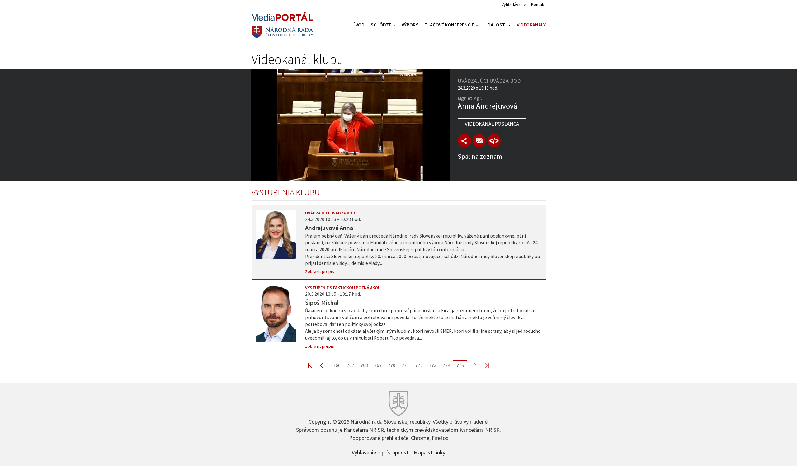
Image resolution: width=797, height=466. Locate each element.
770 (391, 365)
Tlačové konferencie (449, 25)
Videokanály (531, 25)
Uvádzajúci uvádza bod (330, 213)
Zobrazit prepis (319, 271)
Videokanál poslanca (492, 123)
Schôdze (381, 25)
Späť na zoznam (480, 156)
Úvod (358, 25)
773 (432, 365)
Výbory (410, 25)
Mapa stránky (429, 452)
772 (419, 365)
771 (405, 365)
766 (337, 365)
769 (378, 365)
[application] (350, 125)
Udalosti (495, 25)
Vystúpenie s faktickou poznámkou (343, 287)
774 (446, 365)
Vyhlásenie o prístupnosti (381, 452)
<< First (314, 365)
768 (364, 365)
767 (350, 365)
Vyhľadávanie (514, 4)
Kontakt (538, 4)
